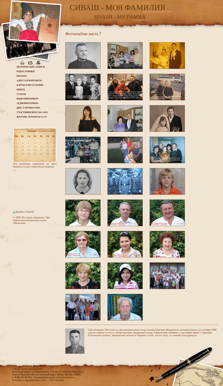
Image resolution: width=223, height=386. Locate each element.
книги (21, 89)
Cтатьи (21, 94)
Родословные (26, 71)
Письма (22, 76)
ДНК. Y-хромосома (28, 107)
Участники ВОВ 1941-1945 (32, 112)
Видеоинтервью (28, 98)
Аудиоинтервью (27, 103)
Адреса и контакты (29, 80)
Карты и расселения (30, 85)
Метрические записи (31, 67)
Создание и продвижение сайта (29, 380)
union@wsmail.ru (65, 377)
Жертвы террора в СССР (32, 117)
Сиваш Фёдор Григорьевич (27, 369)
